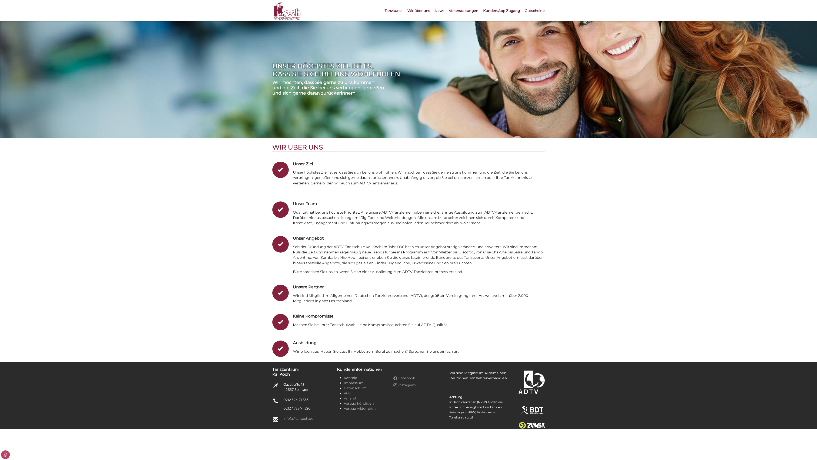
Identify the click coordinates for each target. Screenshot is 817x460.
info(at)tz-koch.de (298, 419)
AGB (347, 393)
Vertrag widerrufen (360, 409)
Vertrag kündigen (359, 403)
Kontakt (351, 378)
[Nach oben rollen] (807, 437)
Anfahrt (350, 398)
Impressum (354, 383)
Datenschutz (355, 388)
